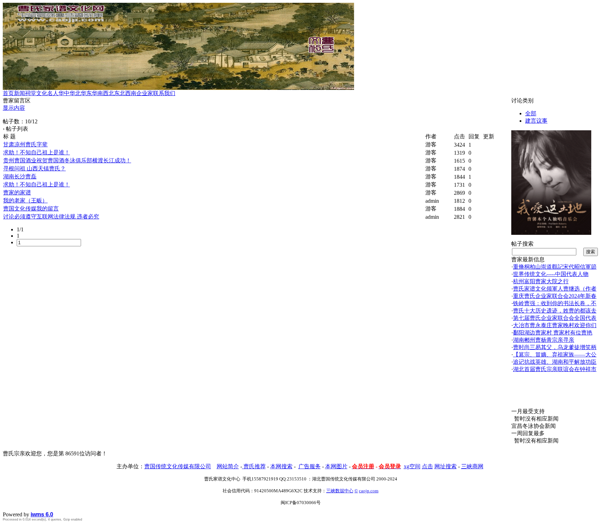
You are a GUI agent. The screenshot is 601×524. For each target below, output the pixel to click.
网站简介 (228, 466)
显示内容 (14, 108)
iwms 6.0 (42, 514)
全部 (530, 113)
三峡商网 (472, 466)
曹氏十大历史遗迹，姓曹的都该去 (554, 311)
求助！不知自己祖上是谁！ (36, 152)
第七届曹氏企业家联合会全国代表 (554, 318)
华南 (97, 93)
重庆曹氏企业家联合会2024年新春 (554, 296)
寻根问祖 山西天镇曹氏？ (34, 168)
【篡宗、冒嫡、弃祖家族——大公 (554, 354)
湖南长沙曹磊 (20, 176)
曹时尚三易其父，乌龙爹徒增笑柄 (554, 347)
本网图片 (336, 466)
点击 (427, 466)
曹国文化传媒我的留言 (31, 208)
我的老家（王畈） (25, 200)
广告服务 (309, 466)
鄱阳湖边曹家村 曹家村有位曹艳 (552, 333)
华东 (86, 93)
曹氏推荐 (254, 466)
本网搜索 (281, 466)
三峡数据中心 (339, 490)
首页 (8, 93)
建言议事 (536, 121)
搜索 (590, 251)
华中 (64, 93)
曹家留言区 (17, 100)
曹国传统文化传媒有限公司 (177, 466)
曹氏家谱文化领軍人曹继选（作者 (554, 289)
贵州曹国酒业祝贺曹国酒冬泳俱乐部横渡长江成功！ (67, 160)
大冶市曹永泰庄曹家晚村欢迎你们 (554, 325)
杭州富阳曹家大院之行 (541, 281)
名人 (52, 93)
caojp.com (368, 490)
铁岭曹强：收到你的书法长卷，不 (554, 303)
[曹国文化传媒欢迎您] (551, 233)
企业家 (144, 93)
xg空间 (412, 466)
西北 (108, 93)
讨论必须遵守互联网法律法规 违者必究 (51, 216)
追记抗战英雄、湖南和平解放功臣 (554, 362)
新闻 (19, 93)
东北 (119, 93)
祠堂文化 (36, 93)
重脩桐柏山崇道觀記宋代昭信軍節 (554, 267)
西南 (130, 93)
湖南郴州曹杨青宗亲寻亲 (543, 340)
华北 (75, 93)
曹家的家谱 (17, 192)
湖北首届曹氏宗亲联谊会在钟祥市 (554, 369)
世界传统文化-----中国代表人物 (550, 274)
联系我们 (164, 93)
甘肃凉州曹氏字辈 (25, 144)
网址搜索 (445, 466)
